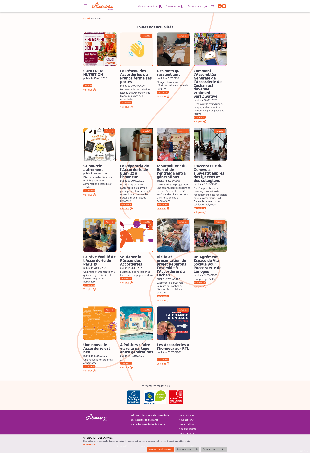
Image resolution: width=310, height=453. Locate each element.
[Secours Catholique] (133, 397)
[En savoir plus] (99, 49)
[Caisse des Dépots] (176, 397)
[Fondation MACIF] (155, 397)
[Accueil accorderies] (102, 6)
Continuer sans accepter (213, 449)
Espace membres (196, 6)
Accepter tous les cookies (160, 449)
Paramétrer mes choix (187, 449)
